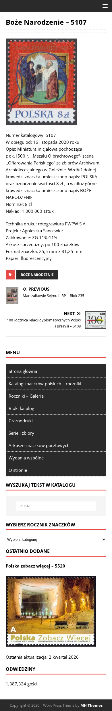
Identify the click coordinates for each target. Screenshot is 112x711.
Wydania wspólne (26, 458)
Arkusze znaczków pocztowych (39, 445)
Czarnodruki (21, 420)
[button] (104, 5)
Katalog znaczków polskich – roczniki (45, 383)
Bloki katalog (21, 408)
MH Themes (91, 705)
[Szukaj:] (56, 506)
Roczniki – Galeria (26, 396)
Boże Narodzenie (37, 274)
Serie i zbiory (21, 433)
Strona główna (23, 371)
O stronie (18, 470)
